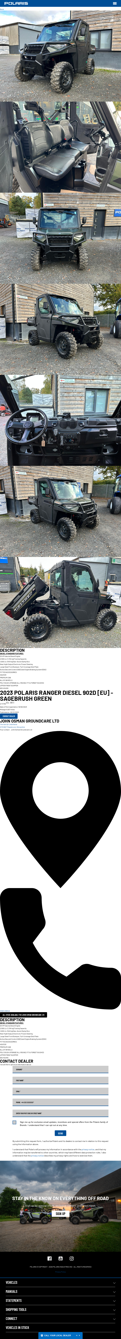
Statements (14, 1300)
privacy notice (88, 1149)
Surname (19, 1069)
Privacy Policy (60, 1272)
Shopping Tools (16, 1309)
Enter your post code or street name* (29, 1113)
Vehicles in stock (17, 1327)
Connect (11, 1318)
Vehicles (11, 1282)
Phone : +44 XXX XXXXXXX (25, 1102)
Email (18, 1091)
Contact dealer (9, 716)
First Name (20, 1080)
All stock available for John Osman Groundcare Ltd (23, 1015)
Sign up (60, 1213)
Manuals (11, 1291)
